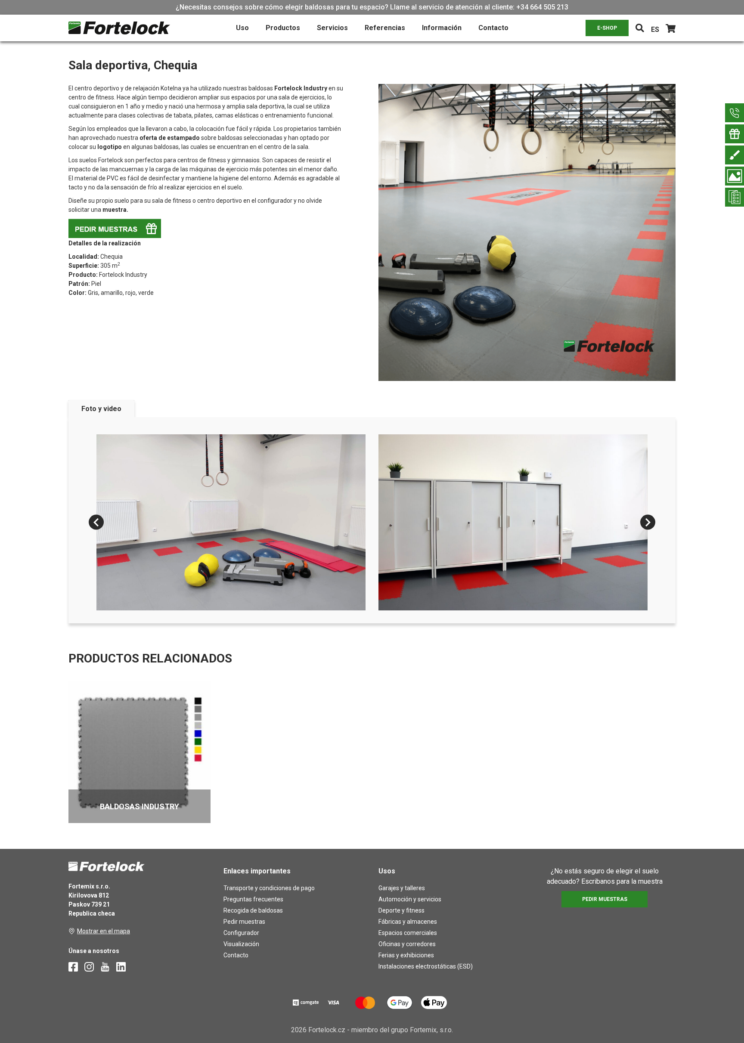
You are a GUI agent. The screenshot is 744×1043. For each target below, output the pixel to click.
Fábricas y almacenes (407, 921)
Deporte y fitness (401, 910)
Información (442, 28)
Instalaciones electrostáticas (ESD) (425, 966)
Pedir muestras (244, 921)
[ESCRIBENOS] (734, 112)
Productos (283, 28)
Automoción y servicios (409, 899)
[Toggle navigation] (640, 28)
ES (655, 29)
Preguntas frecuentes (253, 899)
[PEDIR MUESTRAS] (734, 133)
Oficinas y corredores (407, 944)
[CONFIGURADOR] (734, 154)
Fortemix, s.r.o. (431, 1030)
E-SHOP (607, 28)
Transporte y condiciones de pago (269, 888)
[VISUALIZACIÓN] (734, 176)
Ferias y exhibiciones (406, 955)
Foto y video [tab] (101, 409)
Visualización (241, 944)
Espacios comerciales (407, 932)
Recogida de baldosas (253, 910)
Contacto (493, 28)
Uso (242, 28)
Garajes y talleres (401, 888)
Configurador (241, 932)
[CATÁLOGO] (734, 197)
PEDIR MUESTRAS (604, 899)
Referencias (385, 28)
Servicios (332, 28)
